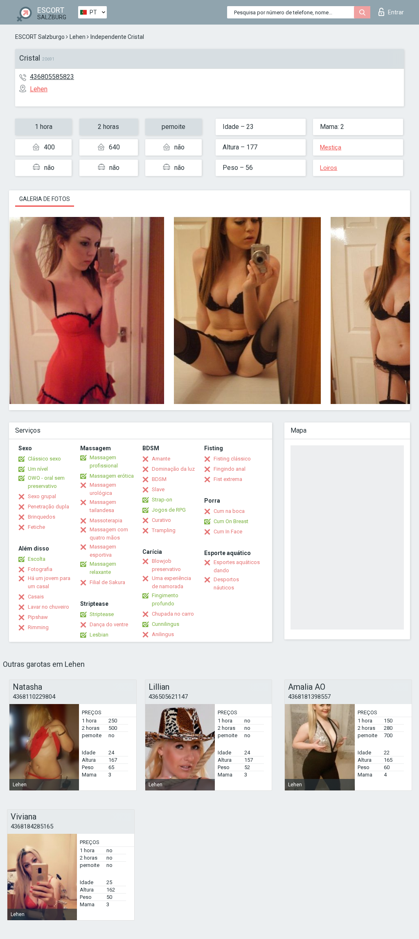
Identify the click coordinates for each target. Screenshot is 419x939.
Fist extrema (228, 479)
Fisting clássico (232, 459)
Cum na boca (229, 511)
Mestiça (330, 147)
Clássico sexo (44, 459)
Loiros (328, 168)
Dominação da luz (173, 469)
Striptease (102, 614)
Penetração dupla (48, 506)
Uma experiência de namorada (171, 582)
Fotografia (40, 569)
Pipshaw (38, 617)
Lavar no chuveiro (48, 607)
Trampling (164, 530)
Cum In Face (228, 531)
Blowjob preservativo (166, 565)
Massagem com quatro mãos (109, 533)
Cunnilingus (165, 624)
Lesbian (99, 635)
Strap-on (162, 500)
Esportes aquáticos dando (237, 566)
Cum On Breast (231, 521)
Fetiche (36, 527)
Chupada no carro (173, 614)
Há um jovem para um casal (49, 582)
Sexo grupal (42, 496)
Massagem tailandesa (103, 506)
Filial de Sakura (107, 582)
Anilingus (163, 634)
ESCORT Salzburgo (40, 37)
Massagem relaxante (103, 568)
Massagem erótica (112, 476)
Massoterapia (106, 520)
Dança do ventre (109, 624)
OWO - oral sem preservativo (46, 482)
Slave (158, 489)
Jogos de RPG (169, 510)
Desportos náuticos (226, 583)
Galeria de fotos (44, 199)
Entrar (396, 12)
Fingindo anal (230, 469)
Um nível (38, 469)
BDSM (159, 479)
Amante (161, 459)
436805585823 (52, 77)
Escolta (36, 559)
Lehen (78, 37)
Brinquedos (41, 517)
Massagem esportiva (103, 551)
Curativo (161, 520)
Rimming (38, 627)
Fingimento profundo (165, 599)
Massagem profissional (104, 461)
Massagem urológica (103, 489)
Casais (36, 597)
